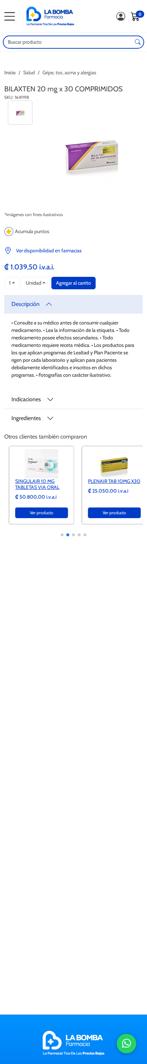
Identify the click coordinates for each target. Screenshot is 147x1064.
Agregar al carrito (73, 283)
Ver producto (37, 512)
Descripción (25, 304)
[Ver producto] (37, 463)
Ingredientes (26, 418)
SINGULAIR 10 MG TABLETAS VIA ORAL (33, 484)
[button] (62, 534)
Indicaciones (26, 399)
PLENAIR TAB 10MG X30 (109, 481)
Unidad (33, 283)
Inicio (10, 72)
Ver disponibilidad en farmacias (49, 250)
